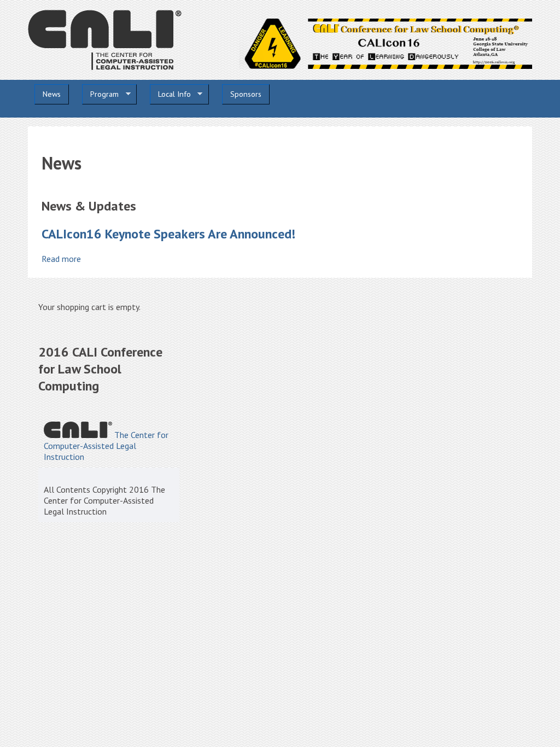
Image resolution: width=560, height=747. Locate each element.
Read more (61, 258)
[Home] (105, 66)
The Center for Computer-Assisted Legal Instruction (106, 445)
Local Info (170, 94)
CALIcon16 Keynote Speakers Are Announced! (168, 233)
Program (100, 94)
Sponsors (245, 94)
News (52, 94)
